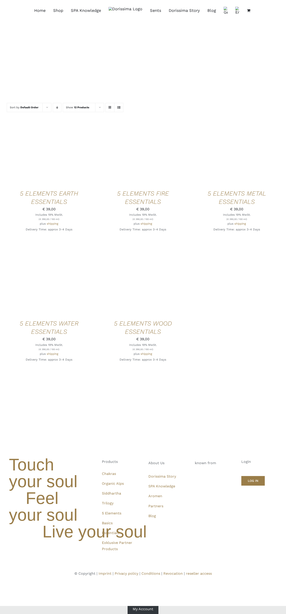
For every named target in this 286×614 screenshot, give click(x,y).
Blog (152, 516)
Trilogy (108, 503)
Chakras (109, 474)
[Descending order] (57, 107)
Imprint (105, 573)
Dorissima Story (162, 476)
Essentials (110, 533)
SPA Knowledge (161, 486)
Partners (155, 506)
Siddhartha (111, 493)
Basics (107, 523)
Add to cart (35, 154)
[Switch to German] (226, 10)
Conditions (150, 573)
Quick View (64, 154)
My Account (143, 609)
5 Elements (111, 513)
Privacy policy (126, 573)
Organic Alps (113, 483)
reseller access (199, 573)
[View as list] (118, 107)
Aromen (155, 496)
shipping (52, 223)
